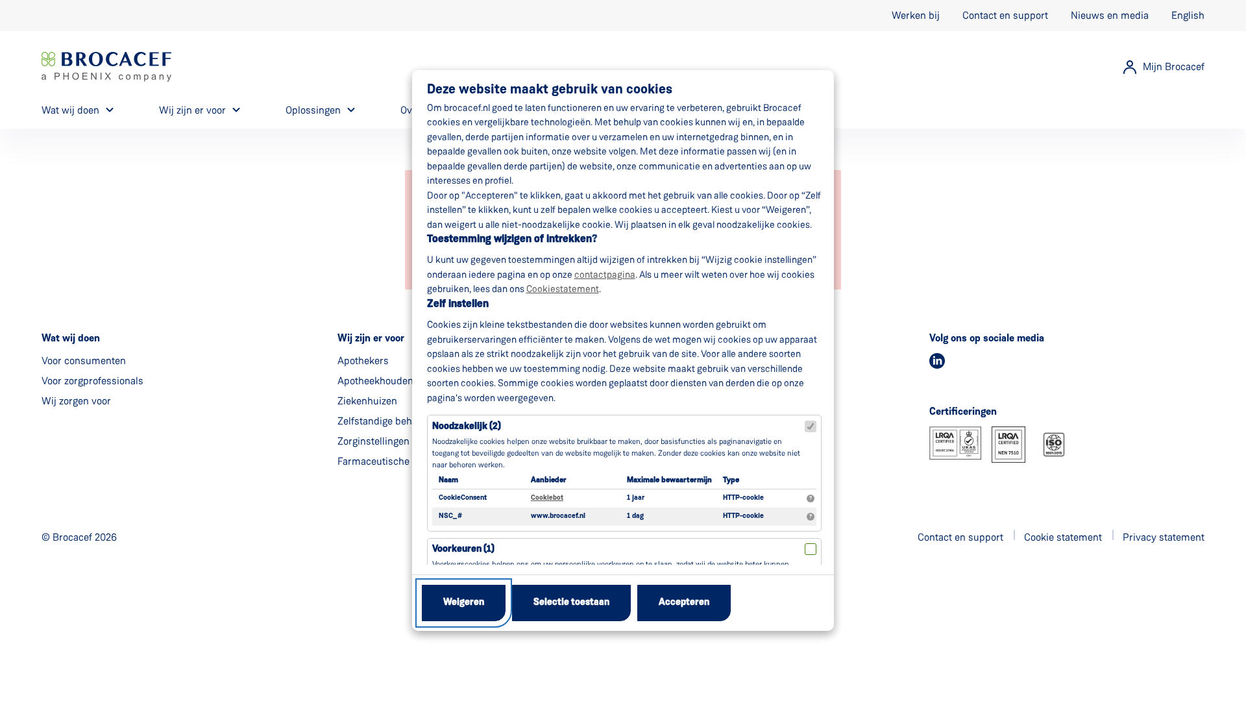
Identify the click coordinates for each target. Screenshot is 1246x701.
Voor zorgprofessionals (92, 381)
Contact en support (1005, 15)
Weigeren (463, 603)
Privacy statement (1163, 537)
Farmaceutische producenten (403, 461)
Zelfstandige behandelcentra (401, 421)
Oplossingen (313, 110)
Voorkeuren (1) (463, 549)
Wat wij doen (70, 110)
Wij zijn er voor (192, 110)
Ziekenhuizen (367, 401)
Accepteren (684, 603)
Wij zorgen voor (76, 401)
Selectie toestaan (571, 603)
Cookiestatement (562, 288)
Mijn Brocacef (1173, 66)
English (1187, 15)
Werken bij (916, 15)
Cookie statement (1063, 537)
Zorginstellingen (373, 441)
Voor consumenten (84, 360)
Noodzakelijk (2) (466, 427)
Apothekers (363, 360)
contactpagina (604, 274)
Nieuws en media (1110, 15)
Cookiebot (547, 498)
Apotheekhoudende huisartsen (406, 381)
